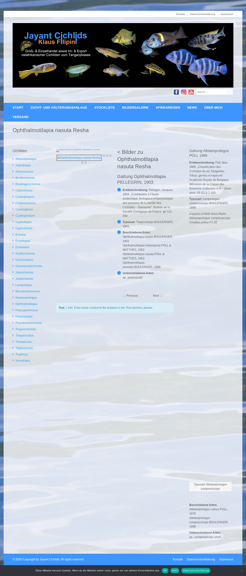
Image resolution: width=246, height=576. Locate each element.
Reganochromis (25, 329)
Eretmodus (22, 247)
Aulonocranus (24, 171)
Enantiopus (22, 240)
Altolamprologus (25, 158)
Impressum (227, 14)
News (192, 107)
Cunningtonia (24, 209)
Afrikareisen (168, 107)
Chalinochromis (25, 203)
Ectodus (20, 234)
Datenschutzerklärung (202, 14)
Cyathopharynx (25, 215)
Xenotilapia (22, 360)
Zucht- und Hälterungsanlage (58, 107)
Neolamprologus (26, 297)
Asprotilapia (23, 165)
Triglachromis (24, 348)
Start (18, 107)
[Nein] (241, 570)
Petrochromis (23, 316)
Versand (20, 117)
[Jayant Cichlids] (123, 55)
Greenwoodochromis (28, 266)
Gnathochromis (25, 253)
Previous (130, 295)
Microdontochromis (27, 291)
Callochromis (23, 190)
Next (158, 295)
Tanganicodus (24, 335)
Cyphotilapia (23, 222)
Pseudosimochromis (28, 322)
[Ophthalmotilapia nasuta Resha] (79, 158)
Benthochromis (25, 177)
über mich (213, 107)
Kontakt (180, 14)
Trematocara (23, 341)
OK (165, 570)
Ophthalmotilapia (26, 303)
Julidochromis (24, 278)
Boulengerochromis (28, 184)
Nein (175, 570)
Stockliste (104, 107)
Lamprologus (23, 285)
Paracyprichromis (26, 310)
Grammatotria (24, 259)
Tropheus (21, 354)
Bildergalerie (135, 107)
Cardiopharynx (24, 196)
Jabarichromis (24, 272)
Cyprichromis (23, 228)
